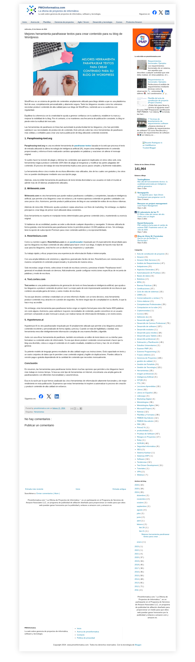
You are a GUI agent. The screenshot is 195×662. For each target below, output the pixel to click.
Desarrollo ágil (143, 320)
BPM (139, 282)
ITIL (139, 383)
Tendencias (142, 462)
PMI (139, 424)
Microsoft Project (144, 408)
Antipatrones (142, 266)
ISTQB (140, 380)
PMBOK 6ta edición (145, 421)
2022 (137, 550)
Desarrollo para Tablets (147, 336)
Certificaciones (143, 288)
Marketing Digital (144, 399)
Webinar (141, 475)
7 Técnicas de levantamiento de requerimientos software (158, 121)
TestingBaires (143, 179)
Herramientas (39, 412)
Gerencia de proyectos (64, 22)
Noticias (140, 412)
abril (139, 521)
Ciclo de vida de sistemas (148, 292)
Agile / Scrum (83, 22)
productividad (143, 430)
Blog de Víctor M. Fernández (150, 236)
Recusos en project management (152, 203)
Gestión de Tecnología (146, 367)
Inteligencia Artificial (145, 377)
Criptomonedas (143, 311)
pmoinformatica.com (42, 408)
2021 (137, 554)
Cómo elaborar (143, 301)
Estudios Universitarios (147, 345)
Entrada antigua (119, 489)
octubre (140, 502)
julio (139, 513)
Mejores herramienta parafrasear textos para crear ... (155, 535)
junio (139, 517)
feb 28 (142, 527)
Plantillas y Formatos (146, 415)
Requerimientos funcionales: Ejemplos (157, 62)
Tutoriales (141, 468)
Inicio (24, 22)
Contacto (80, 635)
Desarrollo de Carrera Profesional (151, 323)
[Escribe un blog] (74, 408)
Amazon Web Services (147, 260)
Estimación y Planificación (148, 342)
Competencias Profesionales (149, 304)
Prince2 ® (141, 427)
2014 (137, 579)
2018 (137, 565)
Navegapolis (143, 193)
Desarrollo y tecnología (102, 22)
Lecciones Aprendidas (146, 386)
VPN (139, 472)
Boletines (141, 279)
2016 (137, 572)
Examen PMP (143, 348)
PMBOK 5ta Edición (145, 418)
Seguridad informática (146, 446)
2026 (137, 485)
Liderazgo (141, 396)
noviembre (141, 499)
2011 (137, 590)
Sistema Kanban (144, 453)
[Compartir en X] (78, 408)
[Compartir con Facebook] (81, 408)
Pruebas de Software (146, 434)
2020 (137, 557)
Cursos (119, 22)
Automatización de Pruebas (149, 273)
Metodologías (143, 402)
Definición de (142, 317)
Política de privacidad (86, 638)
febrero (140, 524)
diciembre (141, 495)
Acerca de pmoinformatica (88, 632)
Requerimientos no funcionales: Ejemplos (157, 81)
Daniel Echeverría (145, 223)
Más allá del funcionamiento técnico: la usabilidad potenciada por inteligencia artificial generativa (152, 184)
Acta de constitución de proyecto (151, 254)
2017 (137, 568)
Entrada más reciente (34, 489)
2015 (137, 575)
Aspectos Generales (146, 270)
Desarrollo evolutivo (145, 329)
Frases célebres (144, 355)
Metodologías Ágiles (146, 405)
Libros (140, 389)
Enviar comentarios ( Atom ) (48, 493)
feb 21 (142, 531)
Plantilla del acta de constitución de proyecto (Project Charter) (158, 100)
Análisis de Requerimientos (148, 263)
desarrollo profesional (146, 339)
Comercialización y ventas (148, 298)
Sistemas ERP (143, 456)
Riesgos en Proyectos (146, 437)
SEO (139, 449)
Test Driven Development (148, 465)
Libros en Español (145, 393)
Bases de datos (144, 276)
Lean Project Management (147, 206)
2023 (137, 546)
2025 (137, 489)
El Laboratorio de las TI (148, 212)
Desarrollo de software (147, 326)
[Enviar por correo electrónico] (71, 408)
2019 (137, 561)
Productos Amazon (134, 22)
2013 (137, 583)
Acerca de (35, 22)
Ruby (139, 440)
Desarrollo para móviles (147, 333)
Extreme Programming (147, 352)
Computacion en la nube (147, 307)
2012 (137, 586)
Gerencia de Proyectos (147, 358)
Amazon (140, 257)
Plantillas (47, 22)
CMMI (140, 295)
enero (139, 542)
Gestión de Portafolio (146, 364)
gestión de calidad (145, 361)
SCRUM (140, 443)
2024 (137, 492)
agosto (140, 510)
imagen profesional (145, 374)
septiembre (142, 506)
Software (141, 459)
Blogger (138, 645)
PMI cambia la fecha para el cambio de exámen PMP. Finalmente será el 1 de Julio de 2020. (152, 227)
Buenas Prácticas (144, 285)
